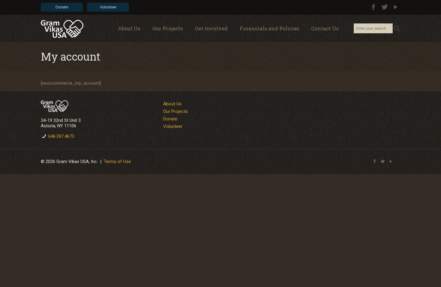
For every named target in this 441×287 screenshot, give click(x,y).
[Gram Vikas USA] (62, 28)
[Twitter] (384, 7)
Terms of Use (117, 161)
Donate (62, 7)
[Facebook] (373, 7)
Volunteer (108, 7)
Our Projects (175, 111)
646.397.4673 (61, 136)
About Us (172, 104)
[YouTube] (395, 7)
